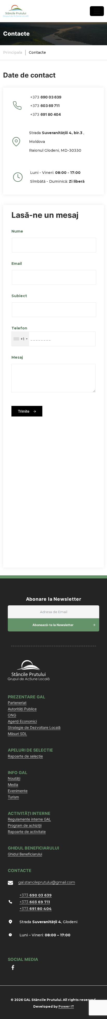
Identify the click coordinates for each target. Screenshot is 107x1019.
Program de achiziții (25, 825)
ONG (12, 715)
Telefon (19, 328)
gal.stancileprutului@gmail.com (46, 882)
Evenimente (18, 791)
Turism (13, 797)
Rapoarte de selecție (25, 756)
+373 (45, 97)
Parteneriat (17, 702)
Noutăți (14, 778)
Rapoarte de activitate (27, 831)
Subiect (19, 296)
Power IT (66, 1006)
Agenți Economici (22, 721)
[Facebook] (12, 967)
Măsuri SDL (17, 733)
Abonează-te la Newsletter (52, 625)
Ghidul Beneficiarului (25, 854)
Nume (17, 231)
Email (16, 263)
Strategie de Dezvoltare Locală (34, 727)
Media (13, 784)
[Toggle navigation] (97, 11)
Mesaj (17, 357)
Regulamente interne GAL (29, 819)
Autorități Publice (22, 709)
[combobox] (20, 339)
